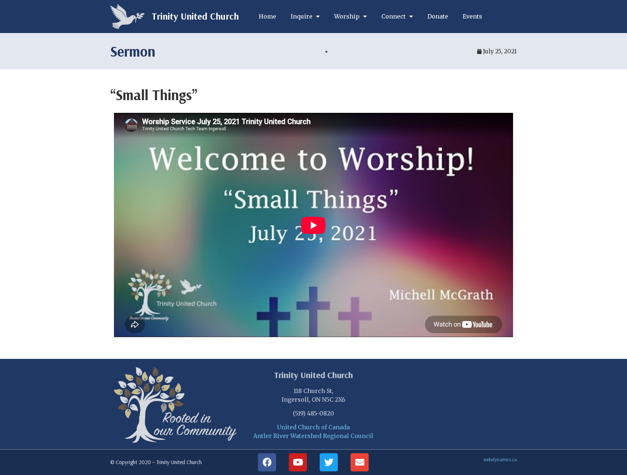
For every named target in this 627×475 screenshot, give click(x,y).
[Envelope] (360, 462)
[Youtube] (298, 462)
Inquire (301, 16)
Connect (393, 16)
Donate (437, 16)
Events (472, 16)
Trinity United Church (195, 16)
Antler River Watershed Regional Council (313, 435)
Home (267, 16)
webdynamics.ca (500, 459)
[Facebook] (267, 462)
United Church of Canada (313, 427)
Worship (347, 16)
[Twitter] (329, 462)
